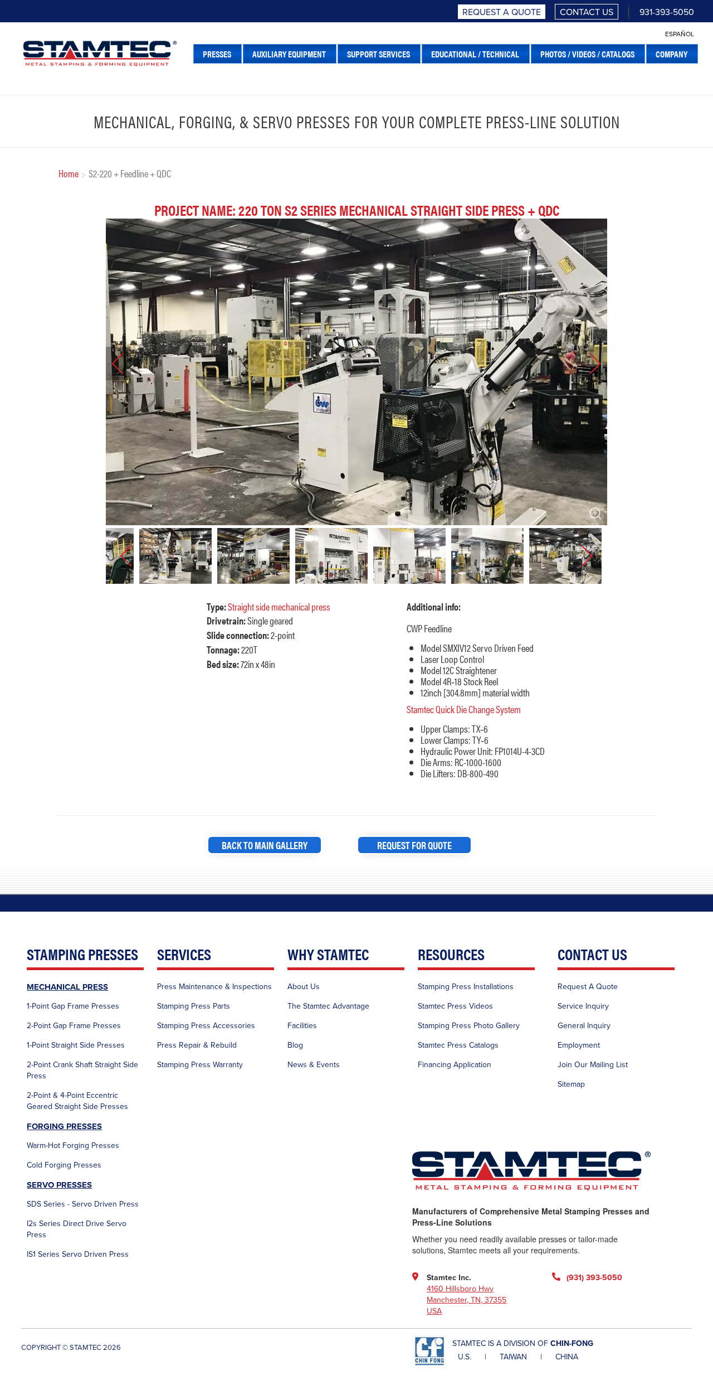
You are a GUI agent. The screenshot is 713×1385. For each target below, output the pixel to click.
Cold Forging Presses (64, 1165)
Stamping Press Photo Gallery (469, 1025)
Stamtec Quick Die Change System (464, 709)
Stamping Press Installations (466, 986)
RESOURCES (451, 955)
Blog (295, 1045)
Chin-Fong (571, 1343)
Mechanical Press (67, 987)
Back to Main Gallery (264, 845)
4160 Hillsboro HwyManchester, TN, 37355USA (466, 1300)
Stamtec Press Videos (455, 1006)
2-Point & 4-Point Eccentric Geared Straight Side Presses (77, 1101)
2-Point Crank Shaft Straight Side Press (82, 1070)
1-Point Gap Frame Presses (73, 1006)
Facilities (302, 1025)
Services (184, 955)
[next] (587, 363)
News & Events (313, 1064)
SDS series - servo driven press (83, 1204)
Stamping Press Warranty (200, 1064)
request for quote (414, 845)
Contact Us (586, 12)
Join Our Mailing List (593, 1064)
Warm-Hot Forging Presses (73, 1145)
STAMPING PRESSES (82, 955)
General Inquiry (584, 1025)
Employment (579, 1045)
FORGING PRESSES (64, 1126)
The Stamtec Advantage (328, 1006)
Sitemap (571, 1084)
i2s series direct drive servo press (76, 1229)
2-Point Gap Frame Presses (74, 1025)
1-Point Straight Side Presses (76, 1045)
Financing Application (454, 1064)
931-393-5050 (666, 12)
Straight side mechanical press (279, 606)
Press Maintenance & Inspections (214, 986)
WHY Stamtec (328, 955)
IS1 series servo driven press (78, 1254)
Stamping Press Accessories (206, 1025)
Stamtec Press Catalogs (458, 1045)
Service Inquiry (583, 1006)
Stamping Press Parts (193, 1006)
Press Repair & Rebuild (197, 1045)
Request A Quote (501, 12)
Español (679, 34)
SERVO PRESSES (59, 1185)
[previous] (125, 363)
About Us (303, 986)
